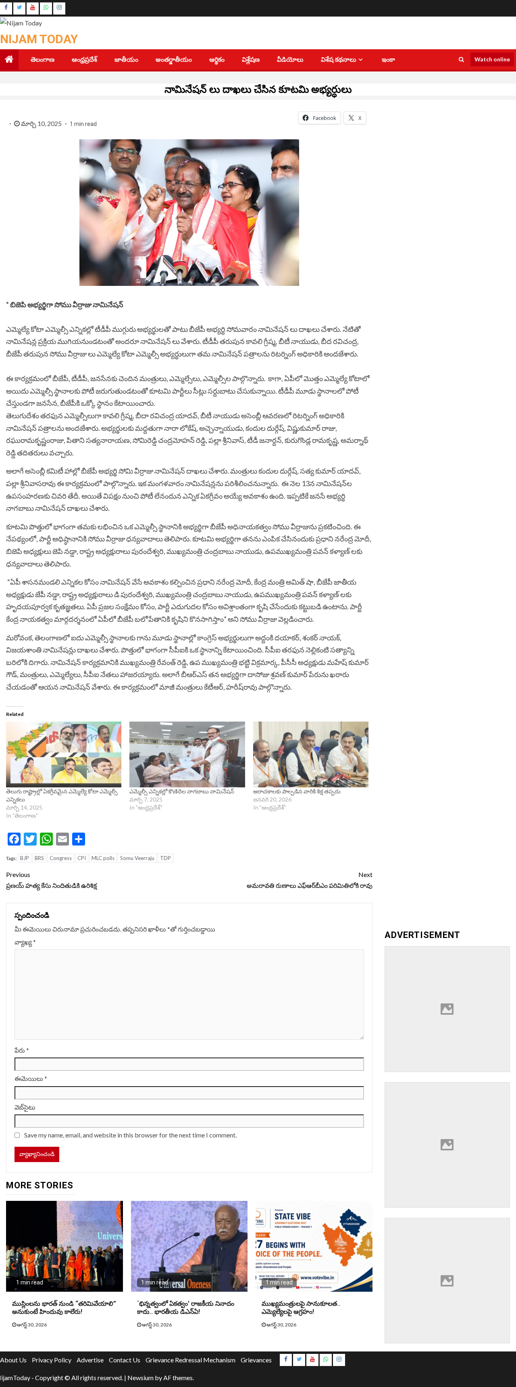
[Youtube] (33, 8)
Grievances (256, 1360)
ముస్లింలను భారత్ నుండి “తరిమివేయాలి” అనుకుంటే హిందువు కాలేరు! (64, 1308)
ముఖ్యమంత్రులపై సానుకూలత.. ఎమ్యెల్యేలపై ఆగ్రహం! (301, 1308)
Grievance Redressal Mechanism (190, 1360)
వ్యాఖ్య (25, 942)
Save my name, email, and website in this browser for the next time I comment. (130, 1135)
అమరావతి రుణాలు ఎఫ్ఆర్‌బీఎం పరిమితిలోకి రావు (309, 880)
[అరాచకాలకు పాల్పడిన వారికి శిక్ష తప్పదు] (310, 755)
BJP (24, 858)
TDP (165, 858)
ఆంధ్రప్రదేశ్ (84, 59)
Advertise (90, 1360)
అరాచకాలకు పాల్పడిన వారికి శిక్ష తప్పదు (297, 791)
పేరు (22, 1050)
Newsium (140, 1377)
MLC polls (103, 858)
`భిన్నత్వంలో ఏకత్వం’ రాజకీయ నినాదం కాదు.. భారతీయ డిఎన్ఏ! (185, 1308)
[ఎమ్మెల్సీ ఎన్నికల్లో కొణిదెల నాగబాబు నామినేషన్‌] (187, 755)
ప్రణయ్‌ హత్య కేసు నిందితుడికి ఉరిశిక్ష (51, 880)
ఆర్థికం (217, 59)
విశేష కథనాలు (338, 59)
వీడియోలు (290, 59)
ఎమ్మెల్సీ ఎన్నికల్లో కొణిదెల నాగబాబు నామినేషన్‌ (181, 791)
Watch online (492, 59)
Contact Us (124, 1360)
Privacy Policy (51, 1360)
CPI (81, 858)
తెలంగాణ (42, 59)
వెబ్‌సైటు (25, 1107)
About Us (13, 1360)
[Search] (461, 59)
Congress (61, 858)
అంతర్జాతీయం (174, 59)
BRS (39, 858)
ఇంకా (388, 59)
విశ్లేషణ (251, 59)
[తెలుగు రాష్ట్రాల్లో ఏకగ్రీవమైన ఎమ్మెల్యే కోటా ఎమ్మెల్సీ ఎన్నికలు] (63, 755)
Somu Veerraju (137, 858)
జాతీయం (126, 59)
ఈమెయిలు (31, 1078)
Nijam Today (39, 39)
